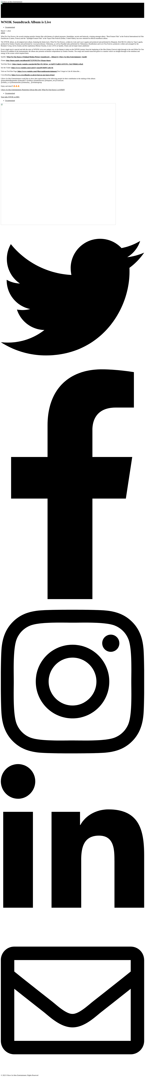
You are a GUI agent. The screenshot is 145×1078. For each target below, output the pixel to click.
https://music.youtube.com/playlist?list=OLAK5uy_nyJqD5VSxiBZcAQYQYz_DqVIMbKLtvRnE (47, 64)
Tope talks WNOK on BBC (10, 97)
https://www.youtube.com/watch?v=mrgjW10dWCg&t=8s (32, 68)
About (7, 7)
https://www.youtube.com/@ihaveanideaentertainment (37, 71)
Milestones (8, 13)
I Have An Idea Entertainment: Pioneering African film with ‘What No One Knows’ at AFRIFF (33, 90)
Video (7, 11)
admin (3, 33)
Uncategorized (10, 27)
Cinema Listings (10, 17)
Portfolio (8, 9)
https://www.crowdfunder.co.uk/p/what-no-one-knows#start (33, 75)
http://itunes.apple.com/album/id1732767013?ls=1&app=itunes (28, 60)
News (7, 15)
